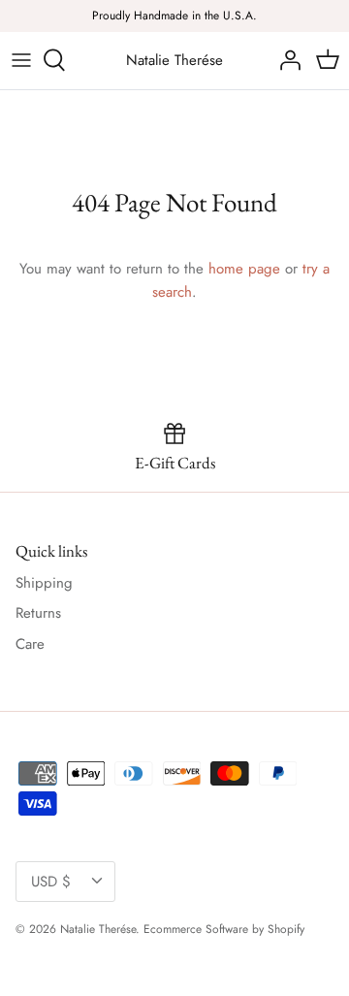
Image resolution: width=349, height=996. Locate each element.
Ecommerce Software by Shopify (223, 929)
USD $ (51, 881)
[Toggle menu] (21, 60)
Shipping (44, 583)
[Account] (285, 60)
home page (244, 268)
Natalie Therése (98, 929)
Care (30, 644)
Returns (38, 613)
